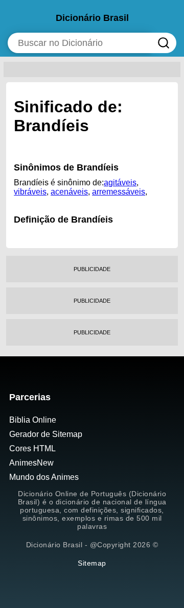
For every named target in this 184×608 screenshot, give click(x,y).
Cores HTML (32, 448)
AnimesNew (31, 462)
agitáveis (120, 182)
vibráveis (30, 191)
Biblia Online (32, 420)
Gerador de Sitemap (45, 434)
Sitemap (92, 563)
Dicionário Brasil (92, 18)
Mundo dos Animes (44, 477)
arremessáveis (118, 191)
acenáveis (69, 191)
